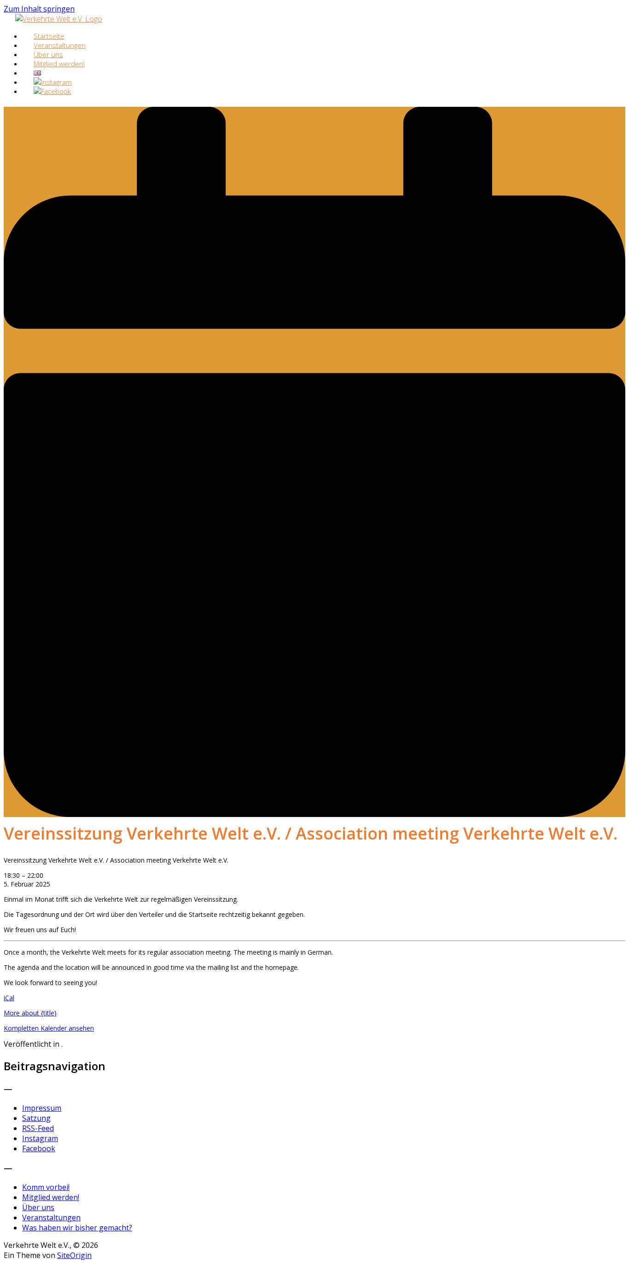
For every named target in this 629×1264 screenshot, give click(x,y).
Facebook (38, 1148)
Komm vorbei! (46, 1187)
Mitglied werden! (59, 63)
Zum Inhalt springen (39, 9)
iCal (9, 997)
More (30, 1013)
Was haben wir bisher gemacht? (77, 1228)
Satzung (36, 1118)
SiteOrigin (74, 1255)
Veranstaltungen (51, 1217)
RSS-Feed (38, 1128)
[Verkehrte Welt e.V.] (59, 19)
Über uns (38, 1207)
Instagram (40, 1138)
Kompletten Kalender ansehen (49, 1028)
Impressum (41, 1108)
